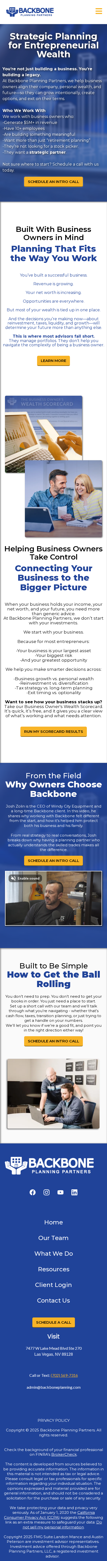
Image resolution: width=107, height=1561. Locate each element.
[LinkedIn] (74, 1192)
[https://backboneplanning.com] (30, 12)
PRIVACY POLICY (54, 1420)
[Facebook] (33, 1192)
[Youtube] (60, 1192)
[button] (99, 12)
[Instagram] (47, 1192)
